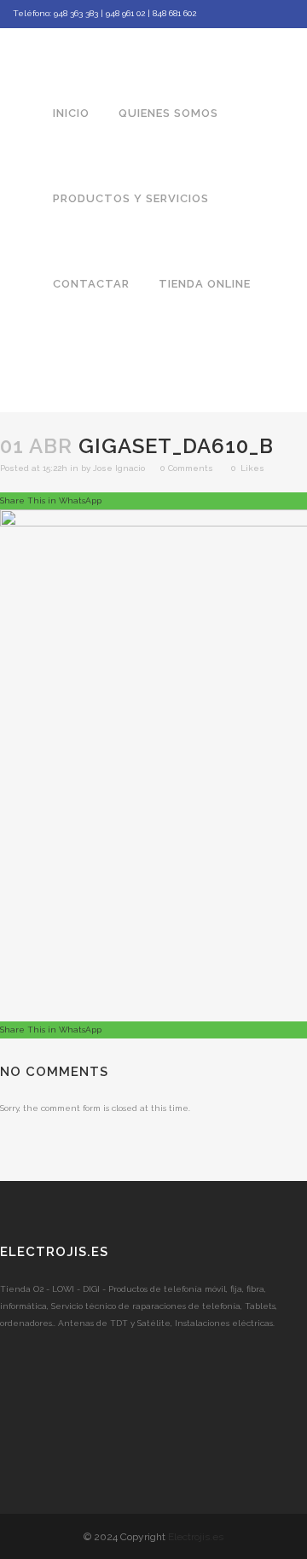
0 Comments (186, 468)
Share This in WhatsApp (50, 500)
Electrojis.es (195, 1537)
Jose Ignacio (119, 468)
